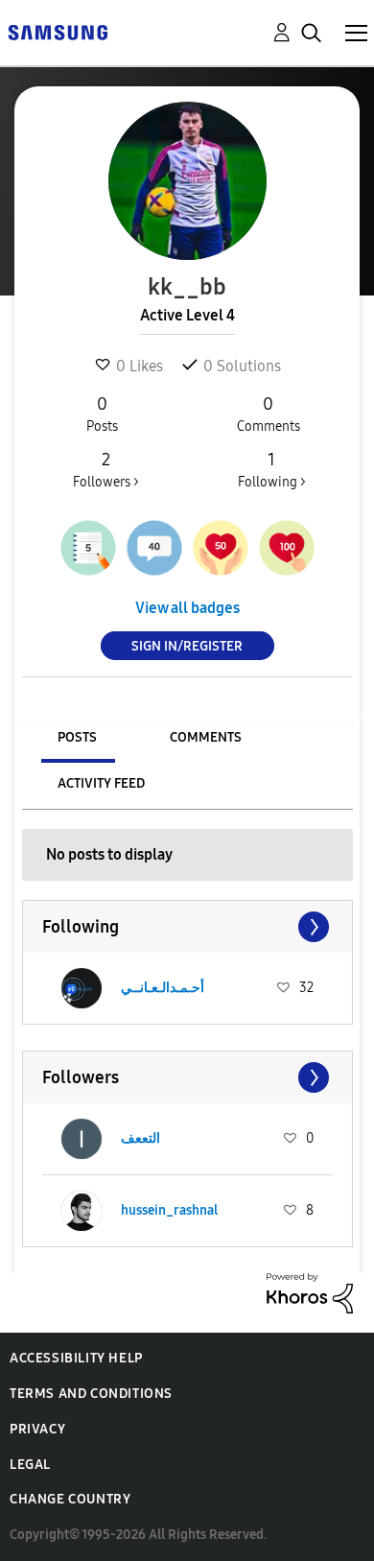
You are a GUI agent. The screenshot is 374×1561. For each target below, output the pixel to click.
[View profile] (81, 988)
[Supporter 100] (287, 548)
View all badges (187, 608)
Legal (30, 1464)
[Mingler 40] (154, 548)
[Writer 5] (88, 548)
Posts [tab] (77, 737)
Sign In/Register (187, 646)
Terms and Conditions (91, 1393)
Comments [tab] (206, 737)
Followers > (106, 469)
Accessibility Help (76, 1358)
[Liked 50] (220, 548)
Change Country (70, 1499)
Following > (272, 469)
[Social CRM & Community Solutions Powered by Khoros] (310, 1292)
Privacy (37, 1429)
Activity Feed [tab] (101, 783)
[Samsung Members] (57, 31)
